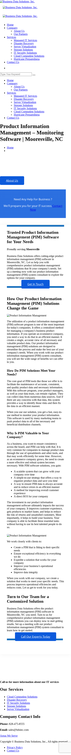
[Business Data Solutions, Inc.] (17, 1)
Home (10, 24)
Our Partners (21, 34)
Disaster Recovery (24, 43)
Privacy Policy (15, 747)
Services (11, 37)
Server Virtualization (25, 46)
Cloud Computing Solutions (29, 55)
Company (12, 27)
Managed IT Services (25, 40)
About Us (19, 30)
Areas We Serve (9, 735)
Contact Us (13, 62)
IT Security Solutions (25, 52)
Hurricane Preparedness (27, 59)
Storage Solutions (23, 49)
